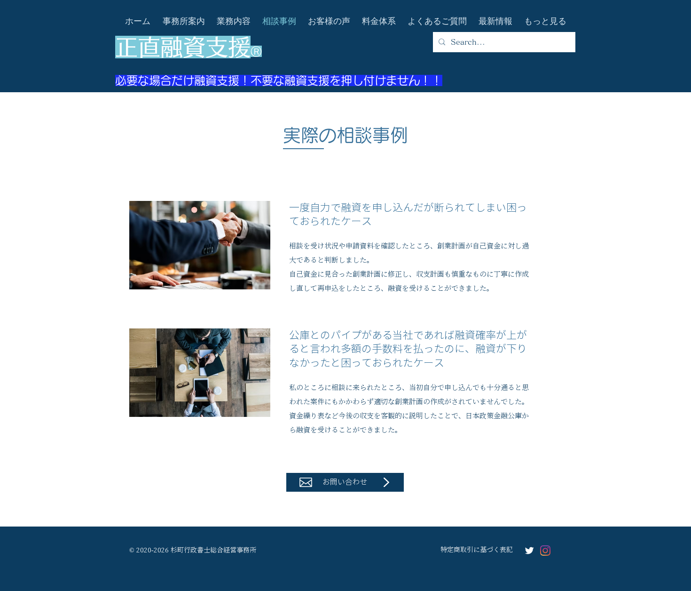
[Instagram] (545, 550)
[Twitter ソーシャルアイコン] (529, 550)
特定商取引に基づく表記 (476, 549)
